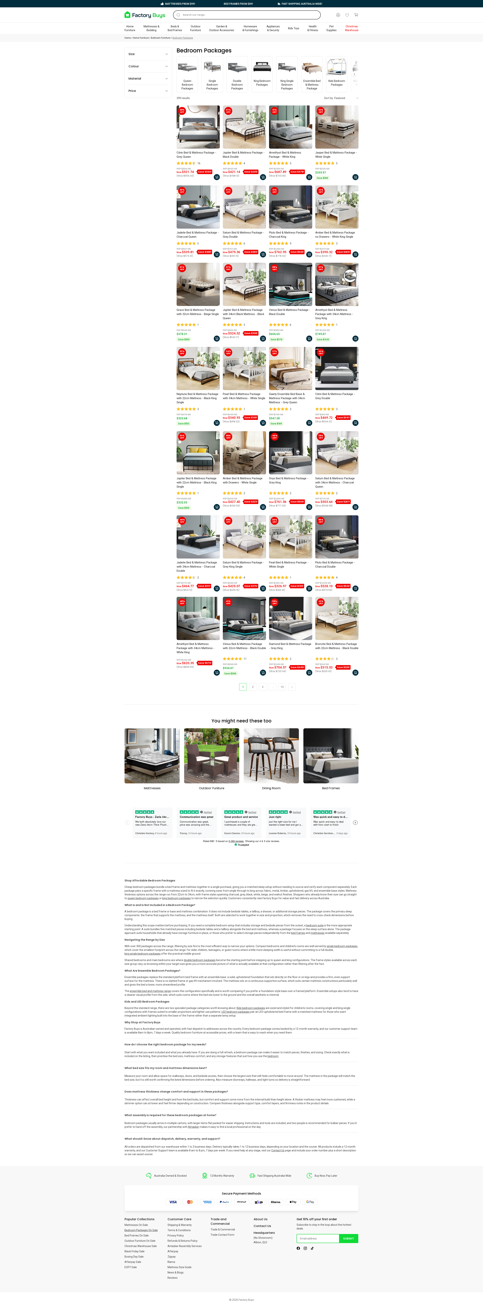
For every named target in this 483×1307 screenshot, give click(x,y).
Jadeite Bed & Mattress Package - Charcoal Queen (198, 234)
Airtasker (193, 1126)
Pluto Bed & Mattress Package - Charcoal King (289, 234)
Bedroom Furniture (160, 38)
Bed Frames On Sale (137, 1235)
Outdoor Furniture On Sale (140, 1240)
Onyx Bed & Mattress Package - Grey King (288, 480)
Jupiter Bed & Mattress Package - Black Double (244, 154)
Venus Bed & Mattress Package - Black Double (289, 312)
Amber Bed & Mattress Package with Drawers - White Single (242, 480)
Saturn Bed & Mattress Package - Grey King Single (243, 564)
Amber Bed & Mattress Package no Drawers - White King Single (335, 234)
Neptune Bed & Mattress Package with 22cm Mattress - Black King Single (197, 398)
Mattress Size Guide (180, 1267)
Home (128, 38)
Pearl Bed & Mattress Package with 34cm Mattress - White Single (244, 396)
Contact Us (277, 1150)
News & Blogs (176, 1272)
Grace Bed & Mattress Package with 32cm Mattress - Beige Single (198, 312)
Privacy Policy (176, 1235)
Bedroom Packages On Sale (141, 1230)
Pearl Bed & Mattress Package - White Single (288, 564)
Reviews (173, 1277)
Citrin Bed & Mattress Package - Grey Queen (196, 154)
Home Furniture (141, 38)
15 (282, 686)
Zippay (172, 1256)
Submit (348, 1238)
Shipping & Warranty (180, 1224)
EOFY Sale (131, 1267)
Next (354, 74)
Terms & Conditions (179, 1230)
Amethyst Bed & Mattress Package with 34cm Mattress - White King (196, 648)
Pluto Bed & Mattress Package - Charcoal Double (335, 564)
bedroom (273, 1056)
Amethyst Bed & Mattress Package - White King (285, 154)
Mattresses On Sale (136, 1224)
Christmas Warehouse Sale (141, 1246)
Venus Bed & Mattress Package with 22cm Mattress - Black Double (244, 646)
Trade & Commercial (223, 1229)
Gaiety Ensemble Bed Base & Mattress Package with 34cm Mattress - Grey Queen (287, 398)
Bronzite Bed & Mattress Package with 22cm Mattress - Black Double (336, 646)
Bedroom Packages (182, 38)
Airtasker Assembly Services (185, 1246)
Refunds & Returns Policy (183, 1240)
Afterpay (173, 1251)
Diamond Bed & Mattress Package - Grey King (290, 646)
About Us (261, 1219)
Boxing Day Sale (134, 1256)
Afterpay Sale (133, 1261)
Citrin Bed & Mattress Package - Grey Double (335, 396)
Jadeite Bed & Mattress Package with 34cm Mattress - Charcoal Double (197, 566)
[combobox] (247, 14)
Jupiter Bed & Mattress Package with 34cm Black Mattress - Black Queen (243, 314)
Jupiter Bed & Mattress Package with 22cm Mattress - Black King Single (197, 482)
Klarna (171, 1261)
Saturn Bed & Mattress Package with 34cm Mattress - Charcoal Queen (335, 482)
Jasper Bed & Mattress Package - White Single (336, 154)
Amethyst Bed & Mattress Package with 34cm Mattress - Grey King (334, 314)
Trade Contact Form (222, 1234)
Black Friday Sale (135, 1251)
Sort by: (329, 98)
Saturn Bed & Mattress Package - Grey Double (243, 234)
